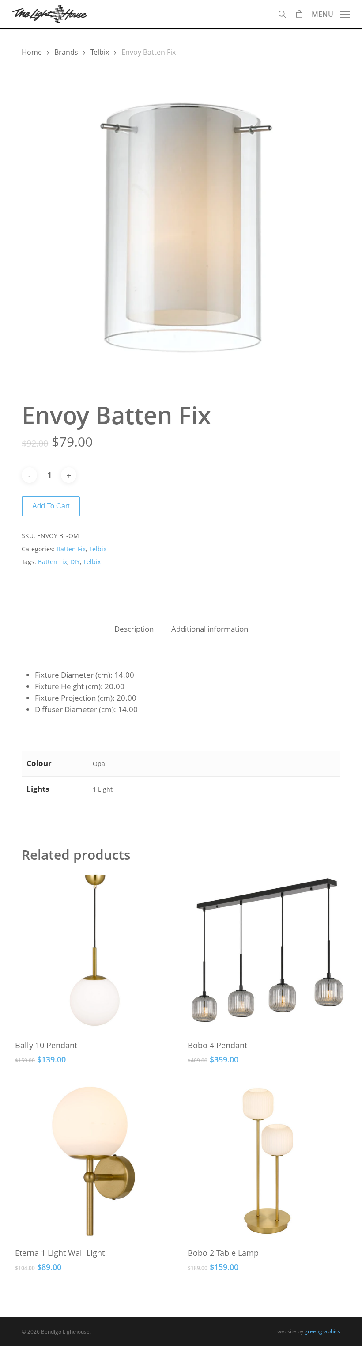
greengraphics (322, 1331)
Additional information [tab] (209, 629)
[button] (331, 13)
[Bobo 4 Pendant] (267, 952)
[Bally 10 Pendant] (94, 952)
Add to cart (50, 506)
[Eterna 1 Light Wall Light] (94, 1160)
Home (32, 52)
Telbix (99, 52)
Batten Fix (71, 549)
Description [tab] (134, 629)
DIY (75, 561)
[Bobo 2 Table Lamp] (267, 1160)
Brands (66, 52)
